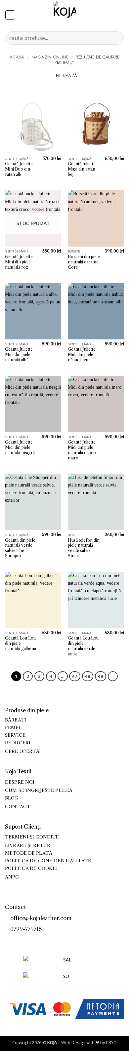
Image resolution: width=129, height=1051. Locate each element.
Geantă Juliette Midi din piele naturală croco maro (82, 450)
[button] (10, 15)
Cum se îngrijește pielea (38, 790)
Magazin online (49, 57)
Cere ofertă (22, 751)
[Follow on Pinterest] (23, 940)
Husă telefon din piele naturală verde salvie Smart (84, 548)
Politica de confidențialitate (48, 861)
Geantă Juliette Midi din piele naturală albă (19, 354)
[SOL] (64, 980)
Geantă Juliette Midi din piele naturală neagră (20, 447)
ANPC (12, 877)
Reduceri (17, 743)
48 (87, 676)
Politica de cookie (31, 868)
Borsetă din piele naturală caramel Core (84, 262)
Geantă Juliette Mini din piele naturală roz (19, 262)
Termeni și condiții (32, 837)
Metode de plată (28, 853)
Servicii (15, 735)
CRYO (111, 1042)
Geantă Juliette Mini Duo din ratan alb (19, 169)
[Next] (113, 676)
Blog (12, 798)
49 (100, 676)
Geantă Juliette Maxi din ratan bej (82, 169)
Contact (17, 806)
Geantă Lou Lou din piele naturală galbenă (20, 643)
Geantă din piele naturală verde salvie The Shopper (20, 548)
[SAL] (64, 963)
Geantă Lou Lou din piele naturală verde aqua (83, 646)
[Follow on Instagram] (16, 940)
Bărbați (15, 720)
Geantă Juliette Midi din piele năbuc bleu (82, 354)
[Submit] (116, 37)
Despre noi (19, 782)
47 (74, 676)
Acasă (17, 57)
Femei (13, 727)
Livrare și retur (27, 845)
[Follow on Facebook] (8, 940)
